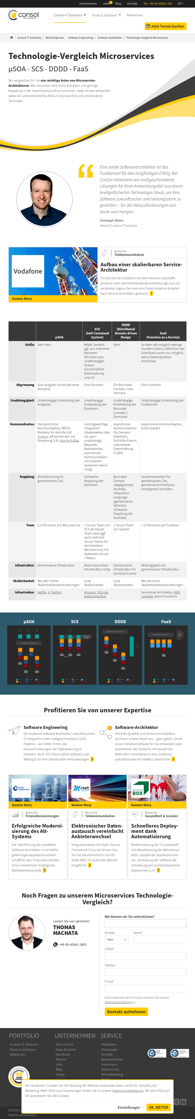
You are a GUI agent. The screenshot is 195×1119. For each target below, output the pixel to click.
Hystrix (42, 436)
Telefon (110, 965)
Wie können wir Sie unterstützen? (129, 916)
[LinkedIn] (183, 1102)
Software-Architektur (136, 727)
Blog (118, 4)
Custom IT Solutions (24, 1044)
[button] (181, 4)
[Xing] (176, 1102)
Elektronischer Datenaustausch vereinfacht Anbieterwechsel (97, 831)
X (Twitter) (55, 592)
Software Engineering (46, 727)
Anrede (110, 933)
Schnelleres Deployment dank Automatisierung (154, 831)
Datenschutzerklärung (118, 1002)
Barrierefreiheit (112, 1059)
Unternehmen (88, 4)
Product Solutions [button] (105, 15)
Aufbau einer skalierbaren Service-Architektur (141, 267)
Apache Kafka (68, 440)
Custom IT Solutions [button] (68, 15)
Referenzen (135, 15)
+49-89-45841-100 (160, 4)
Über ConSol (64, 1044)
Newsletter (108, 1044)
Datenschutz (110, 1069)
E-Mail (109, 949)
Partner (61, 1059)
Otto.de (102, 592)
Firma (109, 981)
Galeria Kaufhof (95, 596)
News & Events (66, 1049)
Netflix (42, 592)
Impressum (109, 1064)
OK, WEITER (158, 1107)
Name (138, 933)
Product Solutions (22, 1049)
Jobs (106, 4)
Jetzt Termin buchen (167, 26)
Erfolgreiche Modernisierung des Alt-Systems (37, 831)
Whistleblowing (112, 1074)
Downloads (109, 1049)
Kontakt (132, 4)
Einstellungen (129, 1107)
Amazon (90, 592)
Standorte (63, 1054)
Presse (60, 1074)
